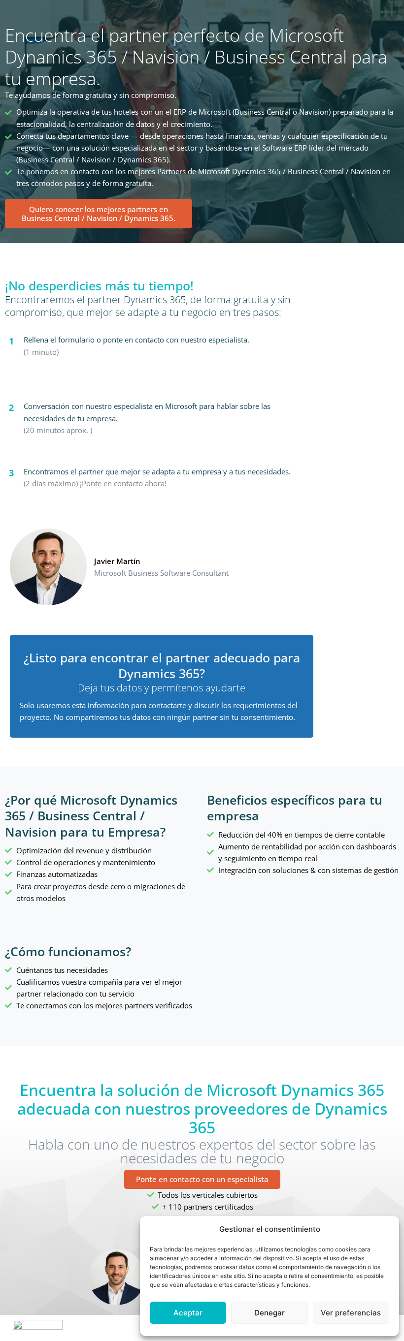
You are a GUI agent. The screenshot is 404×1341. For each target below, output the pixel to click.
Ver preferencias (351, 1312)
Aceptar (187, 1312)
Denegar (269, 1312)
